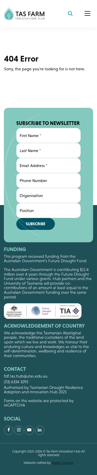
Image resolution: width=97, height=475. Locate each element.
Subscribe (35, 223)
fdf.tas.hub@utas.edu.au (26, 376)
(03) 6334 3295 (16, 382)
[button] (87, 14)
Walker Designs (62, 463)
